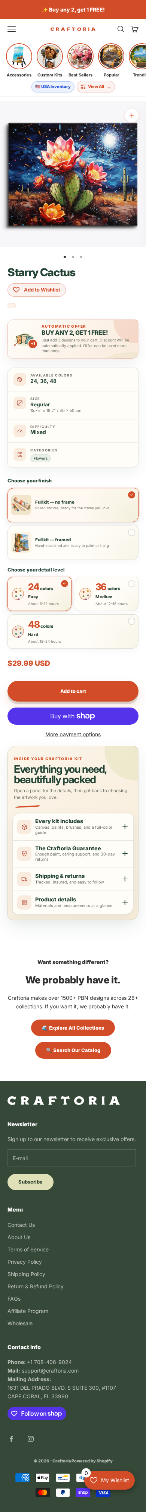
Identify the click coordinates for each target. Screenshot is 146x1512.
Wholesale (20, 1323)
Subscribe (30, 1182)
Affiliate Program (27, 1311)
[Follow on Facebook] (11, 1439)
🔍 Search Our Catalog (73, 1050)
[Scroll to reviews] (11, 306)
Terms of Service (28, 1249)
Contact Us (21, 1225)
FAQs (14, 1298)
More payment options (73, 734)
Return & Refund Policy (35, 1286)
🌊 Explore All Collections (73, 1028)
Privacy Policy (24, 1262)
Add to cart (73, 691)
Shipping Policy (26, 1274)
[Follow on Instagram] (30, 1439)
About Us (18, 1237)
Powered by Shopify (92, 1461)
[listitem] (19, 60)
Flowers (41, 458)
